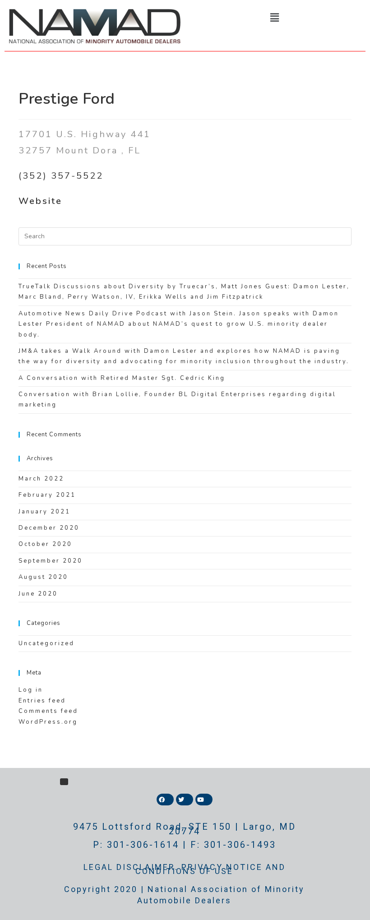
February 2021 (47, 495)
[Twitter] (184, 799)
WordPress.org (48, 722)
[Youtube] (204, 799)
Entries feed (42, 701)
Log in (30, 690)
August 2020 (43, 577)
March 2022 (41, 479)
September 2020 (50, 561)
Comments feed (48, 711)
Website (40, 201)
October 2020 (45, 544)
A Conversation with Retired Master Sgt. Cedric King (121, 378)
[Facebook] (165, 799)
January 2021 (44, 512)
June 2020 (38, 594)
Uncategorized (46, 643)
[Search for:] (185, 236)
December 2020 (48, 528)
